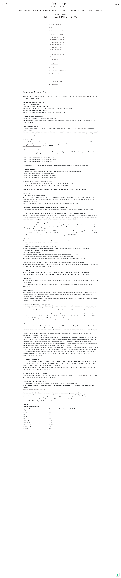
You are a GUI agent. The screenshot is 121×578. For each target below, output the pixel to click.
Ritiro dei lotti (55, 74)
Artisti (52, 67)
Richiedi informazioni (57, 81)
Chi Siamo (77, 10)
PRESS (83, 10)
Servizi (54, 10)
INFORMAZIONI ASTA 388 (58, 57)
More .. (54, 63)
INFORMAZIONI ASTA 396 (58, 39)
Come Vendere (55, 28)
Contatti (90, 10)
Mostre (35, 10)
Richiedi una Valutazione (58, 70)
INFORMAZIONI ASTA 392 (58, 49)
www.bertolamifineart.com (87, 96)
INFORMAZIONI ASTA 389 (58, 54)
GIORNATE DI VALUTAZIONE (65, 10)
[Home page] (60, 4)
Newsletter (98, 10)
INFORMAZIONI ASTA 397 (58, 37)
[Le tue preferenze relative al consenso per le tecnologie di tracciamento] (117, 574)
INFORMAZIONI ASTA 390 (58, 52)
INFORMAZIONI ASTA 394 (58, 44)
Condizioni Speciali (57, 34)
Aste (20, 10)
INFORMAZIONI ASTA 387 (58, 59)
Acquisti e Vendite (45, 10)
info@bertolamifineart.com (32, 146)
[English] (2, 4)
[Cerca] (6, 4)
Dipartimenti (27, 10)
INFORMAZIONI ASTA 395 (58, 42)
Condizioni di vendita (57, 31)
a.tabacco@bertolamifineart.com (34, 389)
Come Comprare (56, 24)
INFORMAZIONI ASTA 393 (58, 47)
